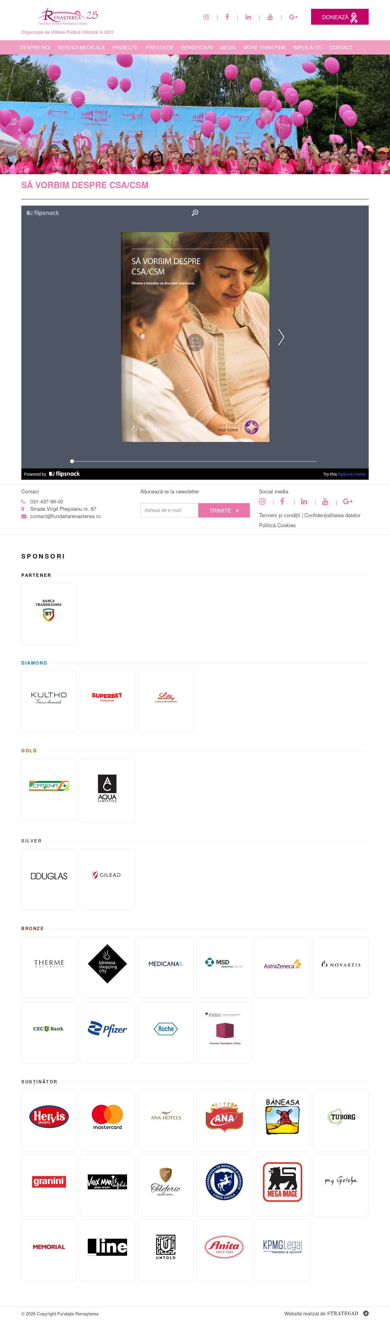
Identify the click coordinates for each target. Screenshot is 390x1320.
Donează (336, 17)
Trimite (221, 510)
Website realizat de (321, 1313)
